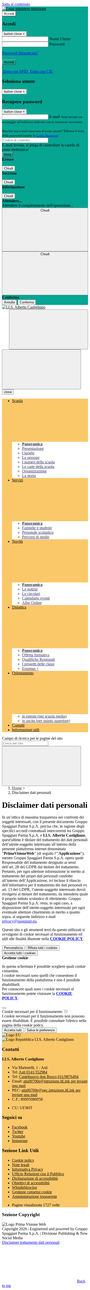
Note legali (20, 1165)
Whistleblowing (24, 1187)
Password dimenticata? (20, 53)
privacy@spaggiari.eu (19, 921)
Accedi (9, 14)
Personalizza (13, 948)
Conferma (27, 302)
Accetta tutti (20, 953)
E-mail (54, 117)
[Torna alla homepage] (45, 307)
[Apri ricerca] (48, 329)
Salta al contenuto (16, 4)
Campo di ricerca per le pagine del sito (32, 738)
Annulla (9, 302)
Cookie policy (23, 1160)
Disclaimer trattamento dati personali (31, 1242)
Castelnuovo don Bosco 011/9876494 (48, 1076)
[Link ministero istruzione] (24, 9)
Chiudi (8, 168)
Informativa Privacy (27, 1169)
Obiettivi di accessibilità (31, 1183)
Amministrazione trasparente (34, 1196)
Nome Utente (59, 39)
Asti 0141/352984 (33, 1072)
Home (17, 788)
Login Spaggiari (47, 135)
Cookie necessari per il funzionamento (32, 1011)
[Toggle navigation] (41, 369)
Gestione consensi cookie (32, 1192)
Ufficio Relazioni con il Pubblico (38, 1174)
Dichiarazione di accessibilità (35, 1178)
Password (56, 44)
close (8, 392)
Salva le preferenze (41, 1030)
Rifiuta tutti (43, 948)
